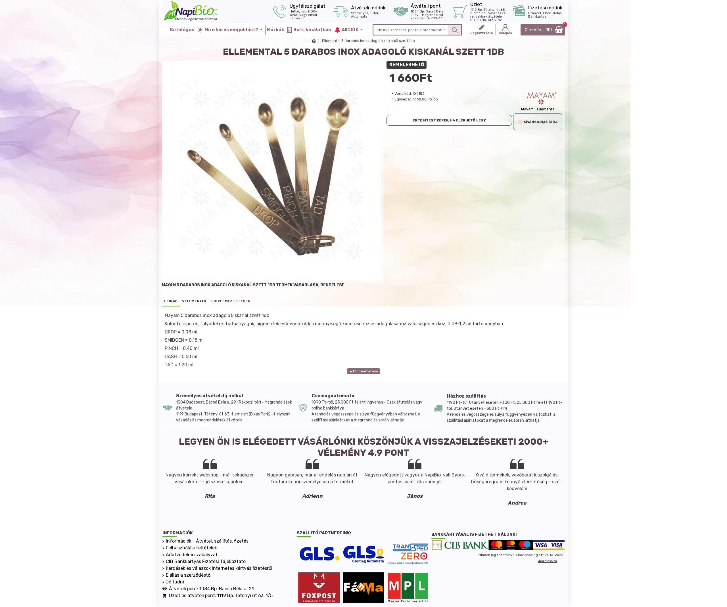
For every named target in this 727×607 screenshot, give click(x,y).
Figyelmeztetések (230, 301)
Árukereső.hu (547, 561)
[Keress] (454, 30)
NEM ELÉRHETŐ (406, 64)
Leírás (170, 301)
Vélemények (194, 301)
